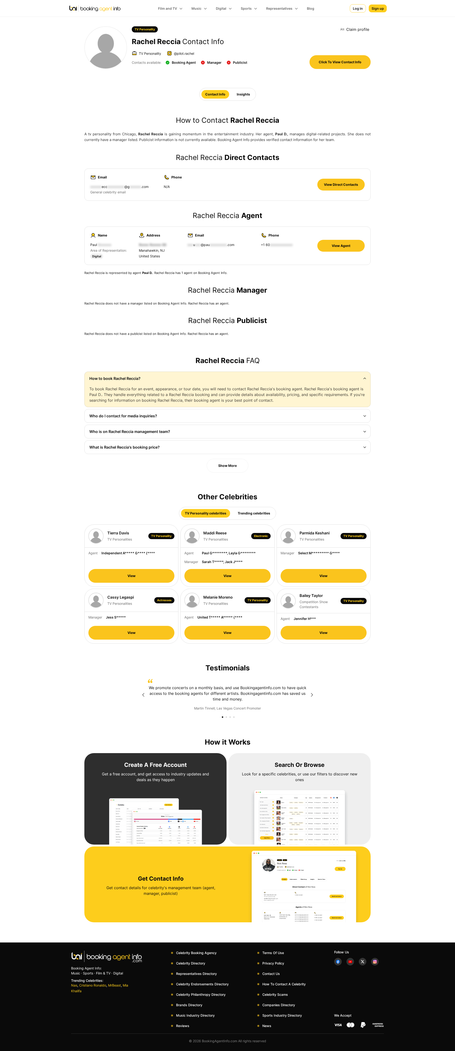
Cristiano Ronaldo (92, 985)
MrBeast (114, 985)
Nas (74, 985)
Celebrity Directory (190, 963)
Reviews (182, 1026)
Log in (358, 8)
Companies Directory (278, 1005)
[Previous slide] (143, 695)
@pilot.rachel (184, 53)
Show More (227, 466)
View (131, 576)
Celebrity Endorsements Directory (202, 984)
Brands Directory (189, 1005)
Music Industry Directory (195, 1015)
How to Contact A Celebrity (284, 984)
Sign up (378, 8)
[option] (227, 695)
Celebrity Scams (275, 994)
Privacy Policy (273, 963)
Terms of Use (273, 953)
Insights (243, 94)
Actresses (164, 600)
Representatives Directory (196, 974)
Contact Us (271, 974)
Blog (310, 8)
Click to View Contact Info (340, 62)
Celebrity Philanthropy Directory (201, 994)
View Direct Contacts (341, 184)
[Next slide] (312, 695)
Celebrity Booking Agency (196, 953)
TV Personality (145, 29)
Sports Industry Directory (282, 1015)
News (266, 1026)
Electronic (261, 536)
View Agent (341, 246)
